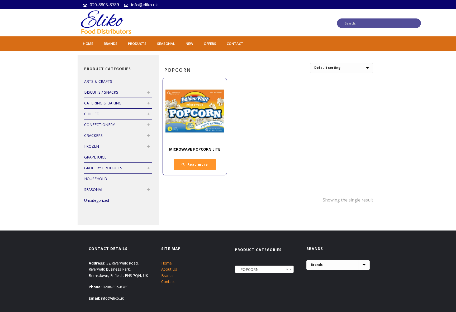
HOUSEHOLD (95, 178)
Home (88, 43)
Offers (210, 43)
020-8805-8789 (104, 5)
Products (137, 43)
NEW (189, 43)
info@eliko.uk (144, 5)
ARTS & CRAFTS (98, 81)
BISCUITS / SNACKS (101, 92)
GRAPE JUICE (95, 157)
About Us (169, 269)
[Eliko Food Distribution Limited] (105, 22)
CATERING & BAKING (102, 102)
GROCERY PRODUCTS (103, 167)
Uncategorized (96, 200)
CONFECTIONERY (99, 124)
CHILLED (91, 113)
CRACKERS (93, 135)
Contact (235, 43)
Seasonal (166, 43)
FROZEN (91, 146)
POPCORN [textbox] (262, 269)
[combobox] (264, 269)
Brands (110, 43)
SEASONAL (93, 189)
